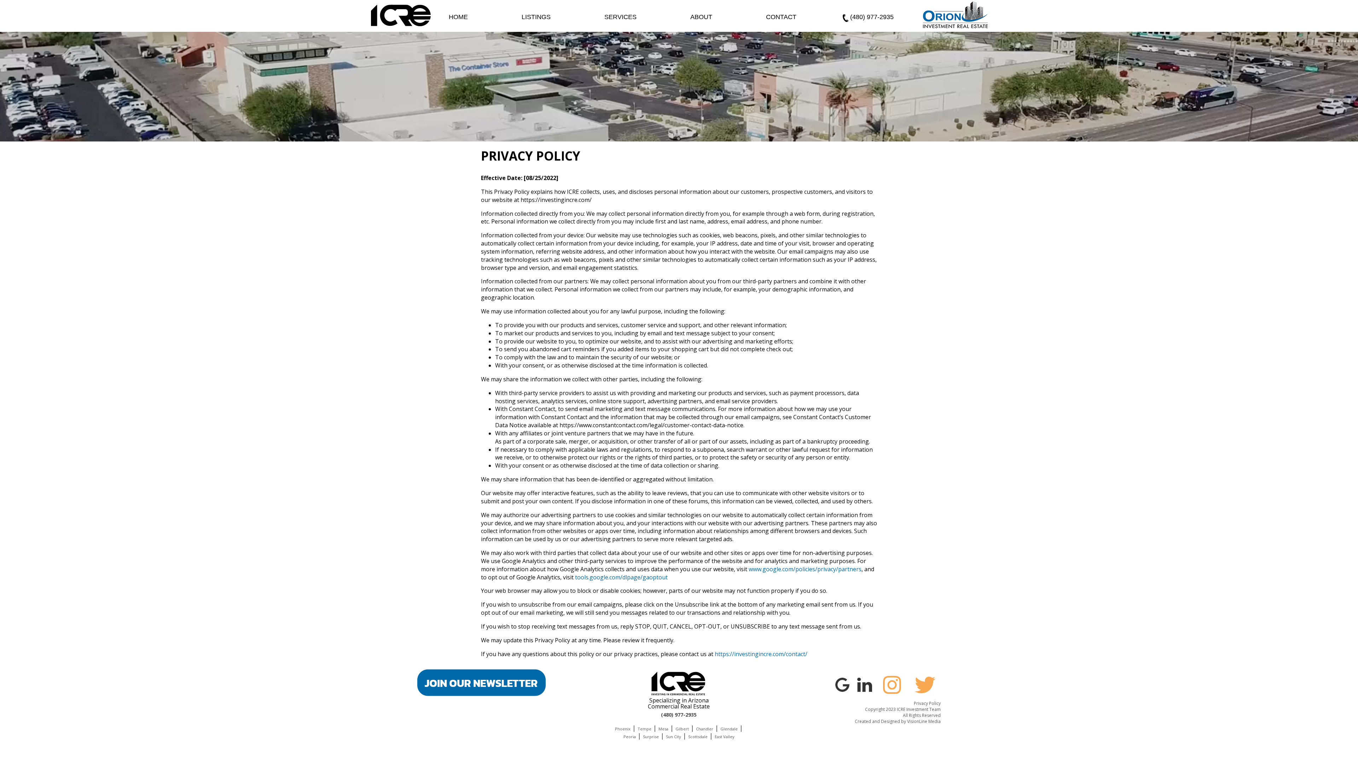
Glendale (729, 728)
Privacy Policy (927, 703)
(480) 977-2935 (872, 17)
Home (458, 17)
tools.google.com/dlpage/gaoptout (621, 577)
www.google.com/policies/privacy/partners (805, 569)
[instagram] (892, 684)
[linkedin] (864, 683)
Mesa (663, 728)
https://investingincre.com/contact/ (761, 654)
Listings (536, 17)
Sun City (673, 736)
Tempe (644, 728)
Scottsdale (698, 736)
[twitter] (925, 684)
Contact (781, 17)
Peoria (629, 736)
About (701, 17)
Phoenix (623, 728)
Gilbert (682, 728)
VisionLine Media (924, 721)
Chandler (704, 728)
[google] (842, 683)
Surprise (651, 736)
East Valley (725, 736)
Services (620, 17)
